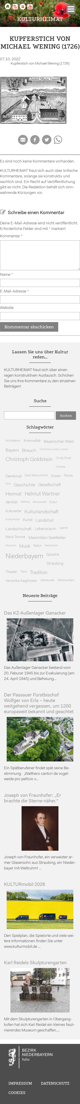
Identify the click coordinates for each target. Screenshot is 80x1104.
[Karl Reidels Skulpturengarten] (40, 1011)
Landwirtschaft (19, 529)
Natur (37, 546)
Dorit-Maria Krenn (36, 475)
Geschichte (24, 485)
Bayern (12, 450)
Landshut (45, 520)
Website (7, 308)
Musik (24, 546)
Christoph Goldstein (29, 459)
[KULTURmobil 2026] (40, 928)
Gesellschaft (49, 485)
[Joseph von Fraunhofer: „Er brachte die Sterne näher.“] (40, 850)
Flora (8, 484)
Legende (63, 528)
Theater (11, 572)
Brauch (29, 450)
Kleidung (25, 502)
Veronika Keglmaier (21, 581)
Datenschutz (55, 1083)
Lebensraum (45, 529)
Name (6, 275)
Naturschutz (51, 545)
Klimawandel (39, 502)
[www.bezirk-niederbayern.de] (30, 1058)
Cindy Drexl (63, 458)
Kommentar (11, 236)
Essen (56, 476)
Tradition (39, 572)
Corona (60, 466)
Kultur (53, 502)
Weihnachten (66, 580)
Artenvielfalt (32, 441)
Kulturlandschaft (41, 512)
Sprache (52, 554)
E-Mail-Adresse (14, 291)
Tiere (23, 571)
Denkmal (14, 476)
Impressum (20, 1083)
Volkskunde (47, 580)
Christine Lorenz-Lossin (54, 449)
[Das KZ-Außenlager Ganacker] (40, 660)
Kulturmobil (13, 519)
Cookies (16, 1092)
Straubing (54, 564)
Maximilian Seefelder (47, 538)
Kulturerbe (13, 511)
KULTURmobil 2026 (24, 884)
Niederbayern (24, 556)
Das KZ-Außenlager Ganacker (35, 613)
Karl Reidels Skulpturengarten (35, 963)
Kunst (27, 520)
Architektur (13, 440)
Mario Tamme (15, 537)
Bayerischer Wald (59, 442)
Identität (12, 502)
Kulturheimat (40, 19)
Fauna (68, 475)
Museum (11, 545)
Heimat (14, 494)
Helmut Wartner (42, 494)
